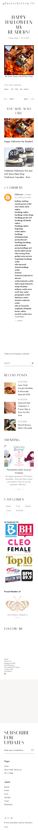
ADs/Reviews (9, 665)
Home (6, 766)
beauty (8, 506)
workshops (8, 804)
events (6, 790)
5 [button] (23, 489)
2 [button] (17, 489)
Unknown (19, 194)
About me (8, 661)
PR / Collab (8, 773)
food (18, 506)
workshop (19, 510)
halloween (17, 85)
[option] (19, 465)
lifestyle (28, 506)
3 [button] (19, 489)
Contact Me (8, 669)
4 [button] (21, 489)
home (6, 659)
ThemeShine (28, 823)
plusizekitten (16, 3)
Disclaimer (8, 671)
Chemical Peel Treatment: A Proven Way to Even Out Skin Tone (24, 409)
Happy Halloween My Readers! (18, 141)
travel (8, 510)
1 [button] (15, 489)
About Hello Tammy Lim (13, 769)
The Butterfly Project (12, 667)
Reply (20, 321)
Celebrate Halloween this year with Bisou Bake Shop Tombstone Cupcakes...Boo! (18, 174)
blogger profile (9, 663)
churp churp (13, 38)
